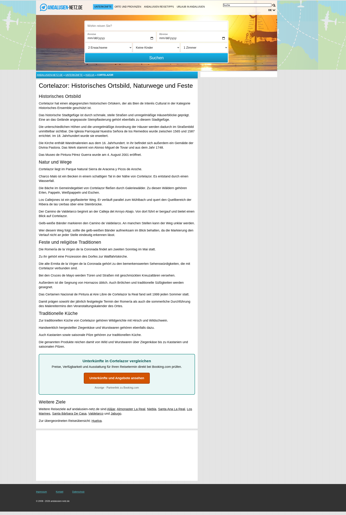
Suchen (156, 57)
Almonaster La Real (131, 409)
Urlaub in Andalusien (191, 6)
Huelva (89, 75)
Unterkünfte (103, 6)
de (270, 10)
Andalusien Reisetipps (159, 6)
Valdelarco (95, 413)
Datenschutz (78, 492)
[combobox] (156, 26)
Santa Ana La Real (171, 409)
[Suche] (273, 5)
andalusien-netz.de (50, 75)
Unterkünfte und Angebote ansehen (116, 378)
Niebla (151, 409)
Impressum (41, 492)
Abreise (163, 34)
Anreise (91, 34)
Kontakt (59, 492)
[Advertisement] (117, 455)
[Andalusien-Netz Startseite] (60, 7)
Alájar (111, 409)
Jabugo (116, 413)
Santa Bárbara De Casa (69, 413)
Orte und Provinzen (128, 6)
